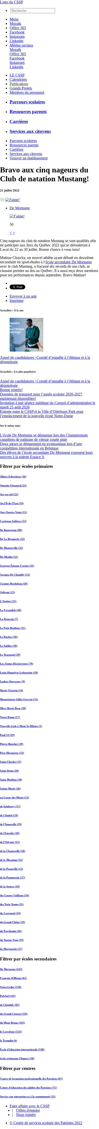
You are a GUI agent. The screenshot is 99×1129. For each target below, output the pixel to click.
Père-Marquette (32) (12, 752)
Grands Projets (21, 88)
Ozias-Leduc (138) (10, 987)
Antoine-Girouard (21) (13, 485)
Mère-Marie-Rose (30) (13, 708)
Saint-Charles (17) (10, 761)
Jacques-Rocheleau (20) (14, 583)
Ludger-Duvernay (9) (12, 681)
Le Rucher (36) (9, 636)
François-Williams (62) (13, 978)
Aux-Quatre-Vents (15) (13, 512)
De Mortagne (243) (11, 969)
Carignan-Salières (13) (13, 521)
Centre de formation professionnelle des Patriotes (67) (31, 1078)
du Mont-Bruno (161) (12, 1022)
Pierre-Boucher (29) (11, 743)
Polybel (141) (8, 995)
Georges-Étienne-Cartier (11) (17, 565)
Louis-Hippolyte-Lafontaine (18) (19, 672)
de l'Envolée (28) (9, 833)
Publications (19, 84)
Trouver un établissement (29, 158)
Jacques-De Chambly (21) (15, 574)
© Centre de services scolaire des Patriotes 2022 (46, 1123)
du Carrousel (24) (10, 913)
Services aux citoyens (30, 131)
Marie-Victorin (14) (11, 690)
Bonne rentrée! (11, 390)
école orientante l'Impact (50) (17, 1058)
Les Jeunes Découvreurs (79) (16, 663)
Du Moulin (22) (9, 556)
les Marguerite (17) (11, 948)
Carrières (19, 121)
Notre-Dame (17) (10, 717)
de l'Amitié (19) (9, 815)
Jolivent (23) (7, 592)
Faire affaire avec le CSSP (30, 1106)
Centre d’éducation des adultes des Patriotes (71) (28, 1087)
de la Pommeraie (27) (12, 877)
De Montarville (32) (11, 547)
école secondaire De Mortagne (69, 262)
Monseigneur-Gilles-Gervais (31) (19, 699)
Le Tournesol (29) (10, 654)
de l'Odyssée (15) (10, 842)
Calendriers (18, 79)
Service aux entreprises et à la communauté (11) (28, 1096)
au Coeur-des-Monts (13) (14, 797)
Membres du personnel (27, 92)
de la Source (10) (10, 886)
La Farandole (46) (10, 610)
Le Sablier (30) (8, 645)
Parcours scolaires (27, 101)
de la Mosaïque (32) (11, 859)
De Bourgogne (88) (11, 530)
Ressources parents (28, 111)
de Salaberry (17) (10, 806)
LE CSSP (17, 75)
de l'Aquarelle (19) (11, 824)
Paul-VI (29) (7, 735)
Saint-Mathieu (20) (11, 779)
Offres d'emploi (28, 1110)
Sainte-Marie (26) (10, 788)
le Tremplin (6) (8, 1040)
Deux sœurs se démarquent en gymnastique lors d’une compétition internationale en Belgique (41, 446)
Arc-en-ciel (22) (9, 494)
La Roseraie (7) (9, 619)
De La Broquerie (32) (12, 538)
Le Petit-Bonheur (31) (12, 627)
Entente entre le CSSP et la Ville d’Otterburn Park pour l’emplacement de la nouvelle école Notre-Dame (41, 413)
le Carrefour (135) (11, 1031)
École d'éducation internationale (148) (22, 1049)
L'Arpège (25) (8, 601)
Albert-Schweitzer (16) (13, 476)
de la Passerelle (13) (11, 868)
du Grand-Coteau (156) (14, 1013)
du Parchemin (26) (11, 931)
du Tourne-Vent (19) (12, 940)
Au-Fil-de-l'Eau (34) (12, 503)
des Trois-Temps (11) (12, 904)
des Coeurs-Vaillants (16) (14, 895)
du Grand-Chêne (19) (12, 922)
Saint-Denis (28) (9, 770)
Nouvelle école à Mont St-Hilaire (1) (21, 726)
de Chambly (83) (9, 1004)
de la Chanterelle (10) (12, 851)
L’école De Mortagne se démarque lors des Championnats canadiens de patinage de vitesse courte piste (44, 437)
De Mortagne (20, 208)
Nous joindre (26, 1115)
